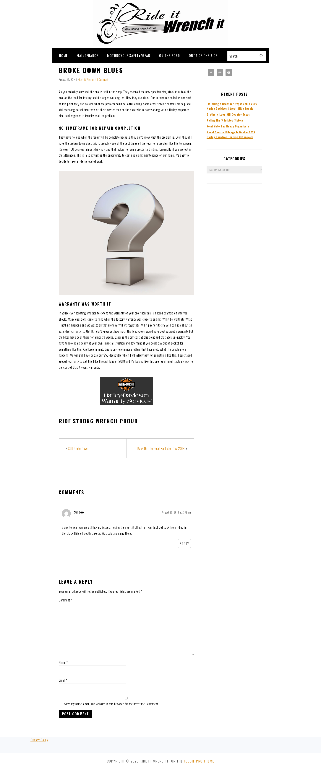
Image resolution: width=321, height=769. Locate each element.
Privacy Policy (39, 739)
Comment (65, 600)
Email (63, 680)
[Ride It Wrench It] (160, 44)
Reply (184, 543)
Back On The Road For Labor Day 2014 (161, 448)
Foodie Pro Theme (199, 761)
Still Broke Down (78, 448)
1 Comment (102, 79)
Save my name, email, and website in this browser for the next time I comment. (111, 703)
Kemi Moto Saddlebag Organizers (228, 126)
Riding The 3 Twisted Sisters (225, 120)
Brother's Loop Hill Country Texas (228, 114)
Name (63, 662)
